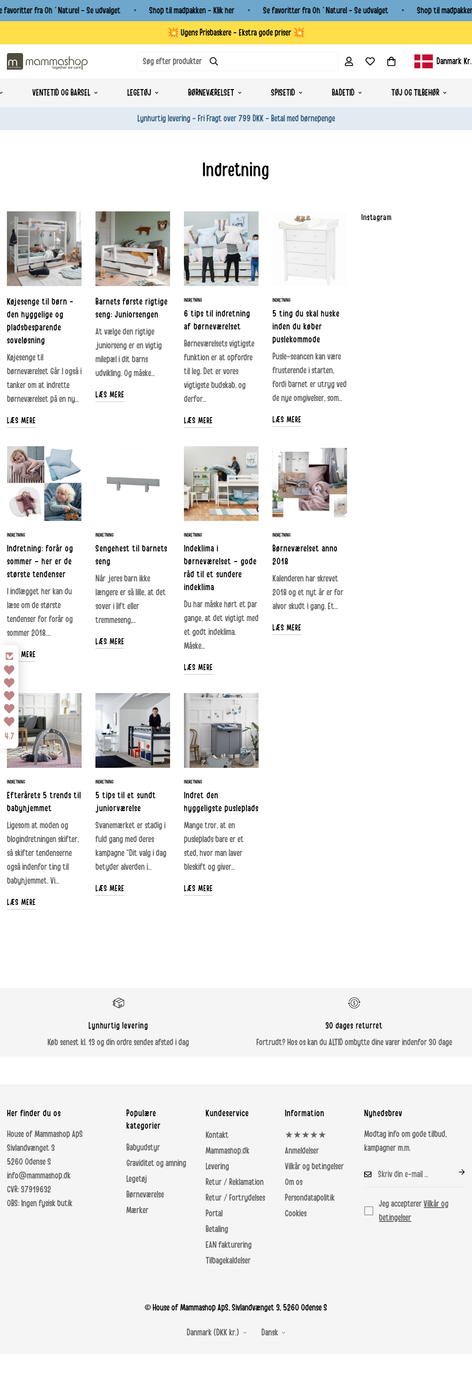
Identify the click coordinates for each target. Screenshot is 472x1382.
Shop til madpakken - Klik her (192, 10)
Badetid (343, 92)
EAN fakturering (229, 1245)
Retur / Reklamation (235, 1182)
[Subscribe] (454, 1172)
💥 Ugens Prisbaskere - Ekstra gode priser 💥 (236, 32)
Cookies (296, 1213)
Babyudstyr (143, 1147)
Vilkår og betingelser (314, 1166)
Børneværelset (211, 92)
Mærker (137, 1210)
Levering (217, 1166)
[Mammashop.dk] (47, 61)
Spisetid (283, 92)
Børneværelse (145, 1194)
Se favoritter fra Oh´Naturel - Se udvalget (326, 10)
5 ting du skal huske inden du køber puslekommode (306, 326)
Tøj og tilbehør (415, 92)
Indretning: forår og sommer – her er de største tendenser (40, 561)
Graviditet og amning (156, 1163)
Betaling (217, 1229)
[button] (391, 61)
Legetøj (139, 92)
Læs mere (21, 420)
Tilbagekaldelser (228, 1260)
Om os (293, 1182)
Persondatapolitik (310, 1198)
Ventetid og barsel (61, 92)
